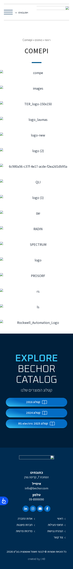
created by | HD (36, 559)
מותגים (38, 40)
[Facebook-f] (47, 509)
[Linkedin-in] (26, 509)
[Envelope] (40, 509)
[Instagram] (33, 509)
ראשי (47, 40)
